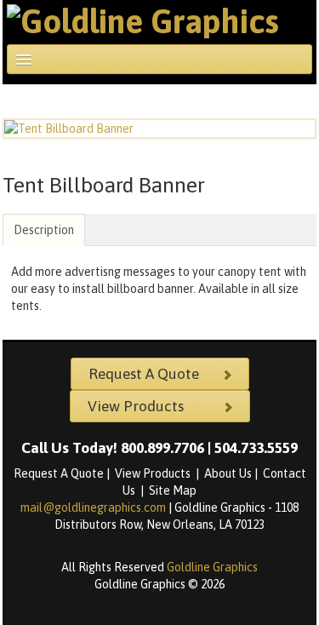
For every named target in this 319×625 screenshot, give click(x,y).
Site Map (173, 490)
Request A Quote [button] (143, 373)
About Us (228, 473)
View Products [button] (136, 406)
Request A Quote (59, 473)
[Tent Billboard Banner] (159, 128)
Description (44, 230)
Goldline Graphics (212, 567)
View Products (154, 473)
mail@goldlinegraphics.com (94, 507)
